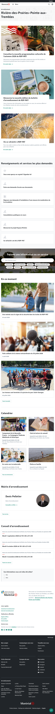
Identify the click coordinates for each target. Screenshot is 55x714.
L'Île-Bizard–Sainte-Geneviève (6, 693)
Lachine (3, 696)
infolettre (14, 627)
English (51, 1)
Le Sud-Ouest (18, 688)
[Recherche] (49, 4)
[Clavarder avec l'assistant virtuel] (51, 710)
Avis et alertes (4, 645)
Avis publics (4, 618)
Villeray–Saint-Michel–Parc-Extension (47, 692)
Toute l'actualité (6, 401)
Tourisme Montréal (5, 667)
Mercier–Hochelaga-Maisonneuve (19, 692)
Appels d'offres (4, 616)
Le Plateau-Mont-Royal (20, 686)
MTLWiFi (3, 664)
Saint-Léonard (45, 683)
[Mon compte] (52, 4)
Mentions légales (36, 708)
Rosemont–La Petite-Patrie (34, 693)
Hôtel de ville (4, 662)
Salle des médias (23, 648)
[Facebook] (2, 630)
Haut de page (50, 637)
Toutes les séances (6, 562)
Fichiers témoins (13, 708)
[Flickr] (11, 630)
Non (7, 577)
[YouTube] (6, 630)
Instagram (42, 664)
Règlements (30, 264)
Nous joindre (22, 645)
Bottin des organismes (20, 264)
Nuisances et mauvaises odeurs (42, 264)
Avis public (9, 267)
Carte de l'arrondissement (7, 610)
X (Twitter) (42, 669)
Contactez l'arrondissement (7, 608)
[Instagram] (4, 630)
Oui (7, 575)
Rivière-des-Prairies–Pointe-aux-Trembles (34, 689)
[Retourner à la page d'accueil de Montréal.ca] (5, 4)
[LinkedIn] (9, 630)
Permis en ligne (9, 264)
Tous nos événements (7, 474)
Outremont (31, 683)
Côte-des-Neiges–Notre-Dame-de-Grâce (6, 689)
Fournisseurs (41, 650)
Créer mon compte (5, 648)
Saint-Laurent (32, 696)
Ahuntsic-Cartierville (6, 683)
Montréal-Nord (18, 695)
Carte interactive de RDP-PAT (29, 267)
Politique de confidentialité (24, 708)
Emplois (40, 648)
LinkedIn (42, 667)
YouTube (42, 672)
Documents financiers (42, 267)
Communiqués (4, 620)
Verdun (44, 686)
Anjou (2, 686)
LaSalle (16, 683)
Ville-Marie (45, 688)
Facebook (42, 662)
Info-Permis (17, 267)
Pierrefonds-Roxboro (33, 686)
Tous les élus (5, 514)
